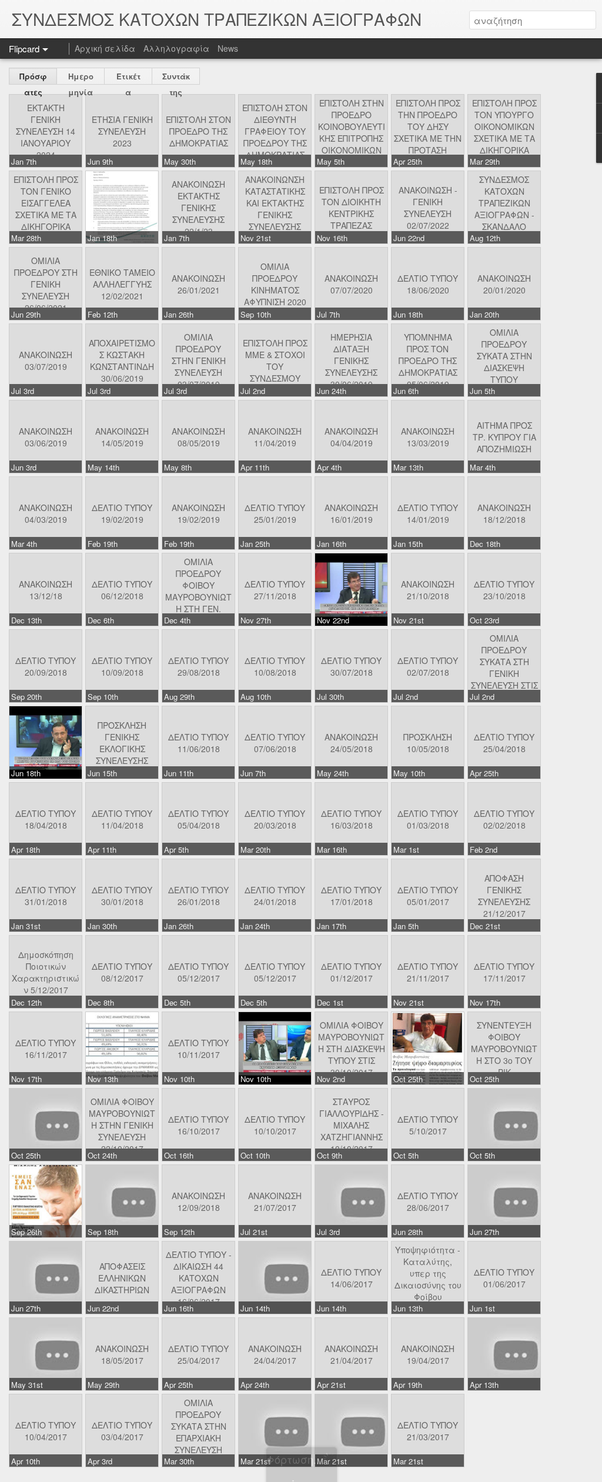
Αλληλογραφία (176, 48)
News (228, 48)
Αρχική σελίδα (105, 48)
